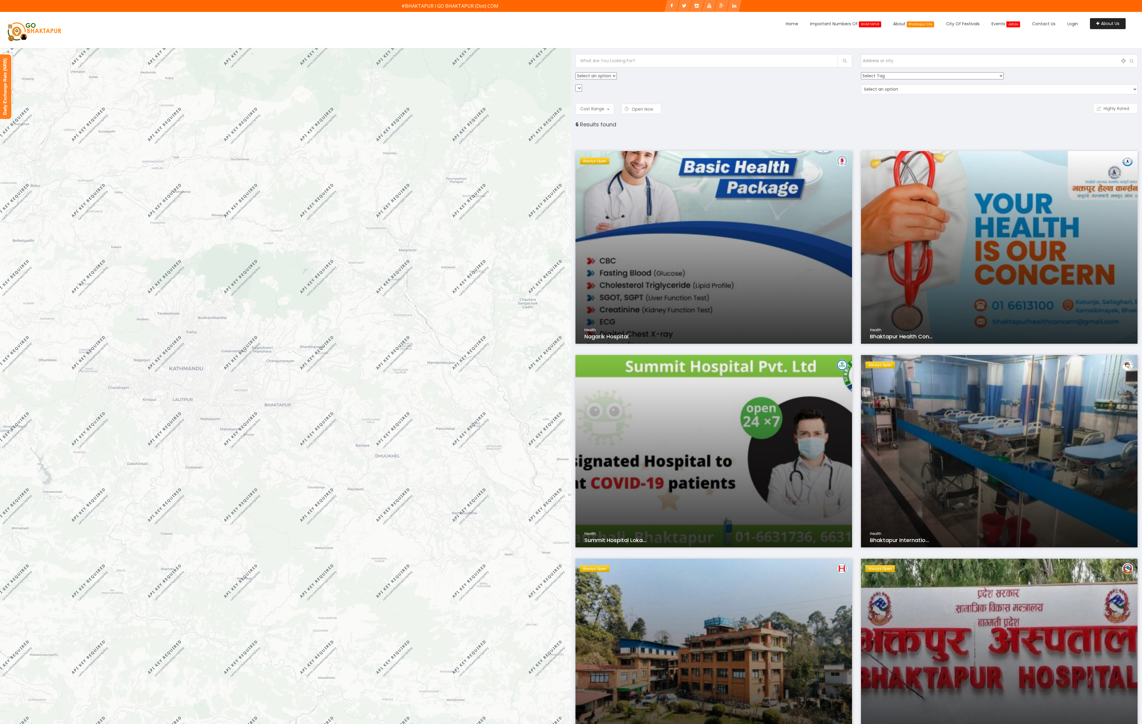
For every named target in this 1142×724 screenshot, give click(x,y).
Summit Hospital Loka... (615, 540)
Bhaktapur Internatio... (899, 540)
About (912, 24)
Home (792, 24)
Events (1005, 24)
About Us (1110, 23)
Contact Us (1043, 24)
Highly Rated (1117, 108)
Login (1072, 24)
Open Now (643, 109)
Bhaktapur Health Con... (901, 336)
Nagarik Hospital (606, 336)
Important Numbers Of (844, 24)
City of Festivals (963, 24)
